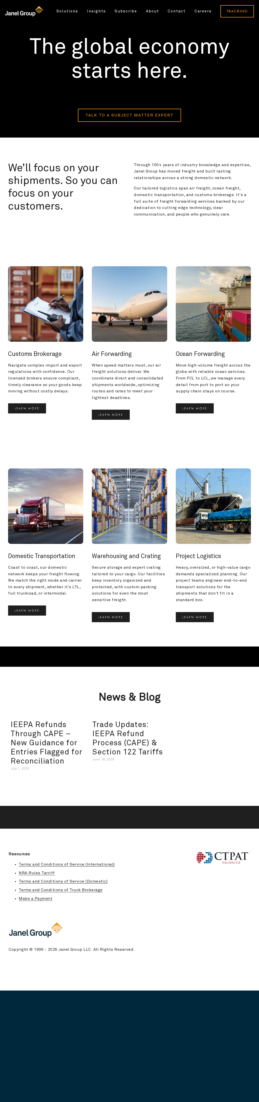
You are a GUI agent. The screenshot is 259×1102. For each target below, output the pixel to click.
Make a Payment (35, 899)
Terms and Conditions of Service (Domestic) (63, 881)
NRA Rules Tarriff (37, 873)
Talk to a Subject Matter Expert (129, 115)
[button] (242, 714)
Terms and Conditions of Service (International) (67, 864)
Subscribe (126, 11)
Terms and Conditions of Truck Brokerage (61, 890)
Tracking (237, 11)
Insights (96, 11)
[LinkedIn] (247, 910)
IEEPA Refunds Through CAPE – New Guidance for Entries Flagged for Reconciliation (46, 743)
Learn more (27, 408)
